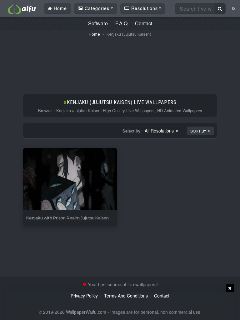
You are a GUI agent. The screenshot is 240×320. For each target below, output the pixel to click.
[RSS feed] (233, 8)
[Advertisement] (120, 62)
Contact (143, 23)
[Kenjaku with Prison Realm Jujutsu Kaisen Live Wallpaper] (70, 179)
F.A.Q (121, 23)
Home (59, 8)
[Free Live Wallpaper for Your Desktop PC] (22, 8)
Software (98, 23)
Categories (96, 8)
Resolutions (144, 8)
